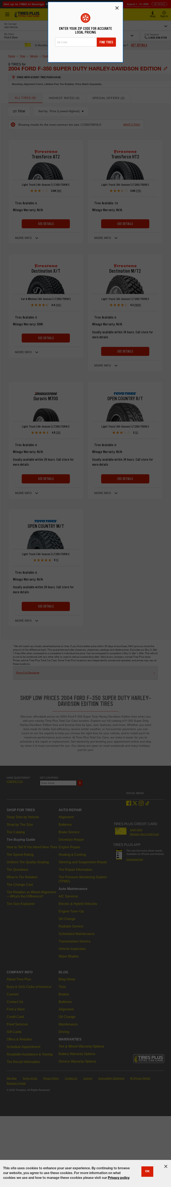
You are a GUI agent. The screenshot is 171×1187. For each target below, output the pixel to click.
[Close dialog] (117, 8)
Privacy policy (119, 1178)
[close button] (166, 1166)
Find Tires (106, 42)
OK (147, 1171)
